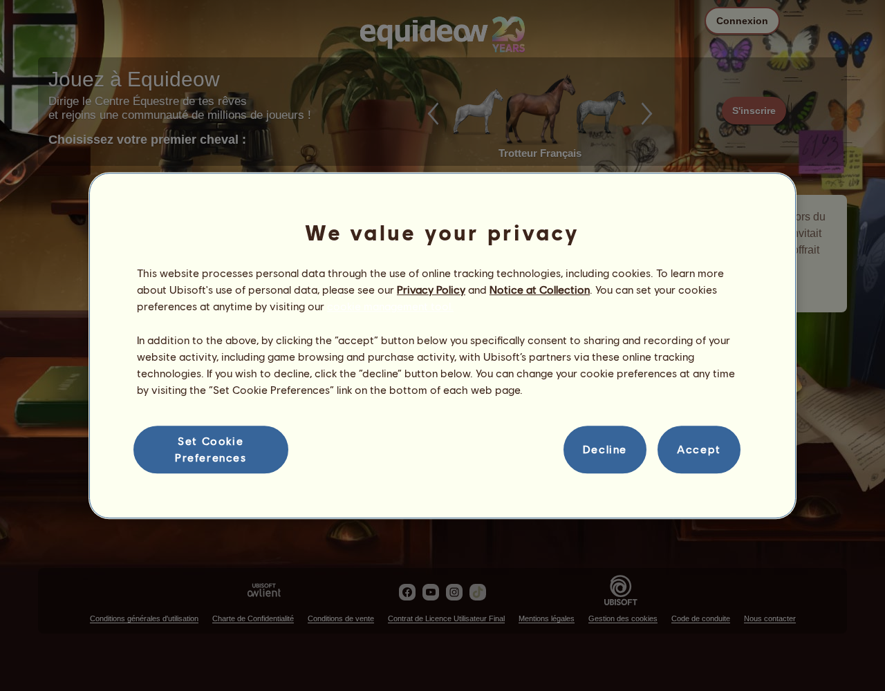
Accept (699, 449)
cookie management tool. (390, 306)
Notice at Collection (540, 289)
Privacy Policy (431, 289)
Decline (605, 449)
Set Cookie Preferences (211, 449)
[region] (442, 345)
